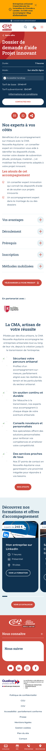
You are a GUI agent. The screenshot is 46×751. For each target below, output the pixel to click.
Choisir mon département (24, 21)
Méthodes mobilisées (17, 266)
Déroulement (11, 231)
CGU (23, 700)
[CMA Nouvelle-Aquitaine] (7, 27)
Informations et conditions (23, 94)
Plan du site (23, 733)
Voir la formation (19, 573)
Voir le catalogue (23, 605)
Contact (23, 739)
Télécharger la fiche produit (20, 283)
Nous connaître (14, 634)
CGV (23, 706)
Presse (23, 717)
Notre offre (10, 35)
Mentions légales (23, 722)
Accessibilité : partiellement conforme (23, 711)
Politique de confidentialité (23, 695)
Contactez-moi (23, 102)
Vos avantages (12, 220)
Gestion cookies (23, 728)
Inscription (10, 255)
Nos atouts (23, 487)
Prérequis (9, 243)
